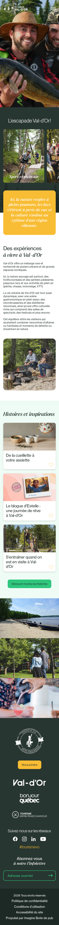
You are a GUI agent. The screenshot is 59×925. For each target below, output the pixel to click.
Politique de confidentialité (30, 901)
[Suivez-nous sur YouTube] (43, 839)
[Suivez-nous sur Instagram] (24, 839)
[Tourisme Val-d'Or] (15, 8)
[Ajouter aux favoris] (51, 464)
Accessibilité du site (29, 912)
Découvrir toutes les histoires (29, 583)
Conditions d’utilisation (29, 906)
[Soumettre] (50, 875)
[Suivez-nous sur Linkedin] (33, 839)
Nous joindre (29, 764)
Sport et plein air (24, 177)
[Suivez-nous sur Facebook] (15, 839)
